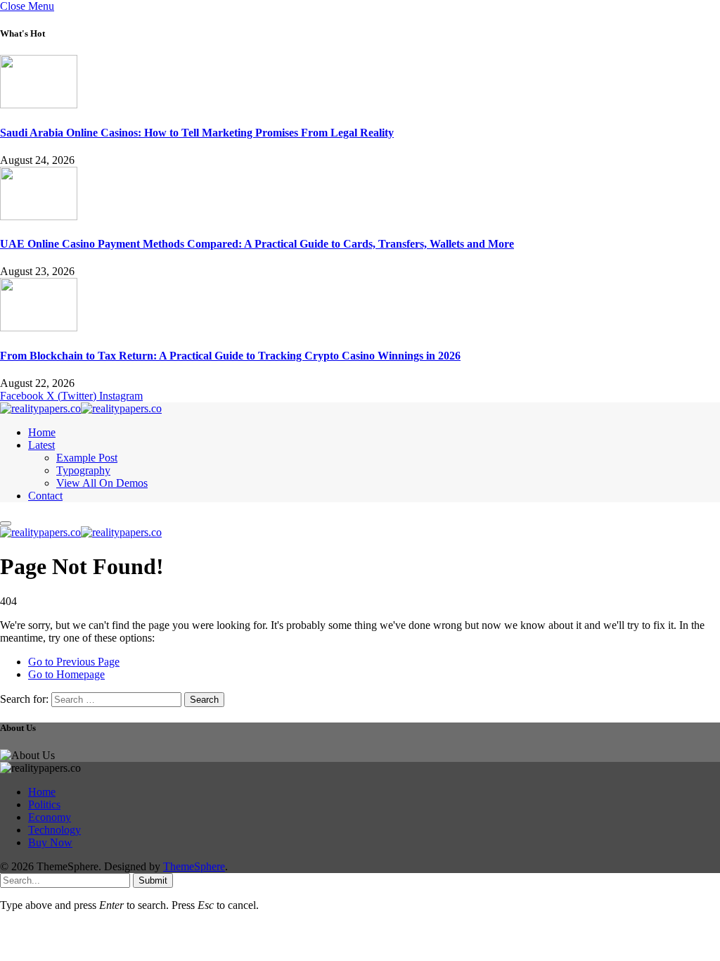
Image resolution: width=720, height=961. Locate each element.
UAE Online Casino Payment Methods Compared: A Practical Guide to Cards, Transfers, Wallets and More (257, 244)
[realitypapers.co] (81, 408)
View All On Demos (102, 483)
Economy (49, 817)
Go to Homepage (66, 674)
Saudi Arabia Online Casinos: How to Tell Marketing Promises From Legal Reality (197, 133)
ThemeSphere (194, 866)
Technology (54, 830)
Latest (41, 445)
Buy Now (50, 842)
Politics (44, 804)
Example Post (86, 458)
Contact (45, 496)
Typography (83, 470)
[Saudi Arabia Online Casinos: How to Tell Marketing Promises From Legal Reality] (38, 104)
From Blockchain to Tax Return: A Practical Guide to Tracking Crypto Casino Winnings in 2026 (230, 356)
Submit (153, 880)
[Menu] (5, 523)
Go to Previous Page (74, 662)
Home (42, 432)
